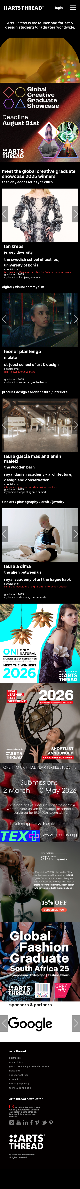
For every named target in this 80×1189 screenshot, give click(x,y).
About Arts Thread (19, 1075)
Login (59, 8)
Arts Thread (23, 8)
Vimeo (37, 1123)
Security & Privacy (19, 1083)
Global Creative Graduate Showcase (29, 1066)
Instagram (11, 1123)
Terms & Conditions (20, 1088)
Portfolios (15, 1058)
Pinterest (51, 1123)
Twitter (44, 1123)
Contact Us (15, 1079)
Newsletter (15, 1071)
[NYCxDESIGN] (31, 1024)
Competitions (16, 1062)
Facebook (31, 1123)
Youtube (18, 1123)
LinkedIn (25, 1123)
